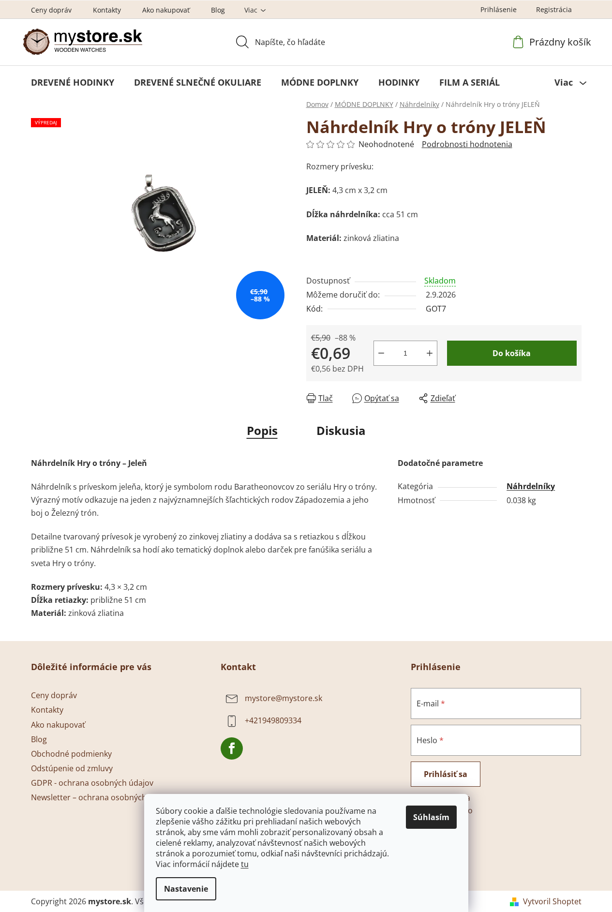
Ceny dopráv (51, 10)
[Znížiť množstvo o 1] (381, 353)
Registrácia (554, 9)
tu (245, 864)
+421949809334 (273, 721)
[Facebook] (232, 748)
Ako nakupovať (166, 10)
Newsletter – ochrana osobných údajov (102, 797)
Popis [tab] (262, 430)
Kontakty (107, 10)
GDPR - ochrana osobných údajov (92, 782)
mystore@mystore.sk (283, 698)
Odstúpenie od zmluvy (72, 768)
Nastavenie (186, 888)
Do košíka (512, 353)
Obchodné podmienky (71, 753)
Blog (218, 10)
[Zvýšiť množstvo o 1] (429, 353)
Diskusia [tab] (341, 430)
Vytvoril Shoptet (552, 901)
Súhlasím (431, 817)
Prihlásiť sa (445, 774)
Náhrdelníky (531, 486)
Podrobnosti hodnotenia (467, 144)
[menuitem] (72, 82)
